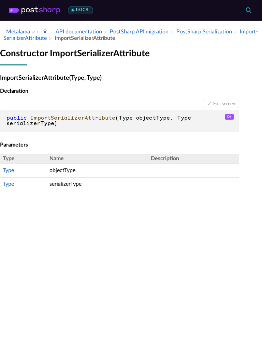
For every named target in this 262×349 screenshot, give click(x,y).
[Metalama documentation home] (45, 31)
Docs (82, 10)
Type (8, 170)
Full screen (224, 104)
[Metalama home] (34, 10)
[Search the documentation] (248, 10)
